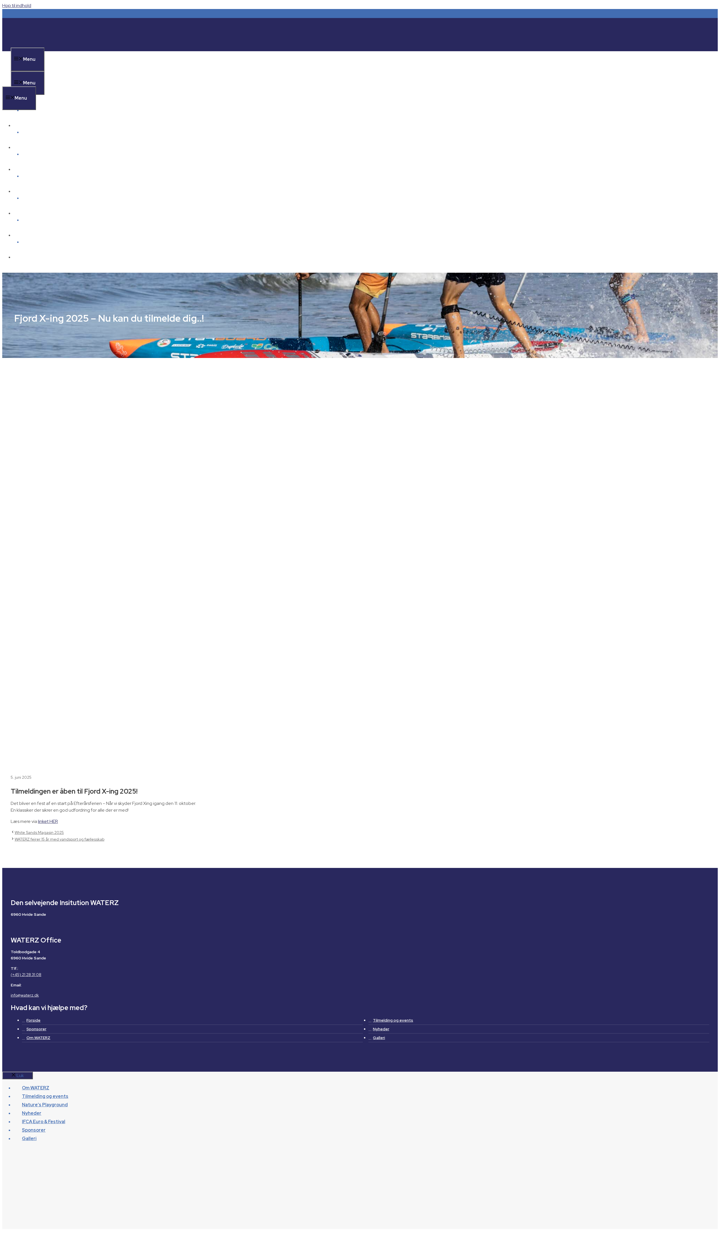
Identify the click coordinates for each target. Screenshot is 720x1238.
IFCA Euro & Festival (43, 213)
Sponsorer (34, 235)
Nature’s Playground (45, 169)
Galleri (29, 257)
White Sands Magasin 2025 (39, 832)
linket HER (48, 821)
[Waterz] (32, 83)
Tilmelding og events (45, 147)
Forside (33, 1020)
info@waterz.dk (25, 995)
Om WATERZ (35, 110)
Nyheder (31, 191)
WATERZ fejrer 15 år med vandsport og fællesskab (59, 839)
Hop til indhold (16, 5)
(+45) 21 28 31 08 (26, 974)
